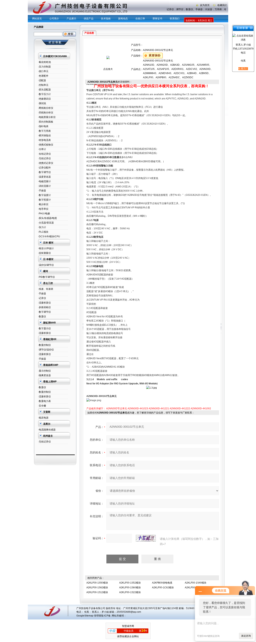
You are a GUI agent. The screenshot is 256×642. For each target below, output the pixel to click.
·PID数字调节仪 (46, 277)
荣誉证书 (157, 18)
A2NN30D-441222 (180, 408)
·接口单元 (43, 71)
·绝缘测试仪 (44, 98)
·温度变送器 (44, 176)
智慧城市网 (128, 626)
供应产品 (88, 18)
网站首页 (37, 18)
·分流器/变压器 (46, 222)
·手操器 (42, 190)
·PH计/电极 (44, 213)
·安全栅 (42, 405)
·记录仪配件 (44, 167)
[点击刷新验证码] (146, 538)
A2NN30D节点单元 (116, 408)
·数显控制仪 (44, 345)
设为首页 (205, 5)
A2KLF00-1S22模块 (130, 592)
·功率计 (42, 149)
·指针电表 (43, 126)
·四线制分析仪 (45, 112)
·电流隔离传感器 (47, 429)
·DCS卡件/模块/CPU (49, 236)
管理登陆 (99, 615)
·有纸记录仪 (44, 153)
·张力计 (42, 227)
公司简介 (54, 18)
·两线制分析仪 (45, 108)
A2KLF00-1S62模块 (97, 587)
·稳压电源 (43, 417)
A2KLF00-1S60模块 (130, 587)
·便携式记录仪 (45, 163)
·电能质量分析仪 (47, 117)
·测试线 (42, 103)
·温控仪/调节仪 (46, 265)
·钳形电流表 (44, 140)
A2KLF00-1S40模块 (195, 582)
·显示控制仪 (44, 370)
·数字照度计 (44, 199)
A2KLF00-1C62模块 (163, 587)
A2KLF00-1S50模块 (97, 582)
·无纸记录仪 (44, 158)
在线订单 (140, 18)
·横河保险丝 (44, 135)
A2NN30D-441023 (138, 408)
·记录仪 (42, 298)
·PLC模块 (43, 231)
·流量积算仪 (44, 302)
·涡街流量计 (44, 186)
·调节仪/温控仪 (46, 349)
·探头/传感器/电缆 (47, 218)
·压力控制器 (44, 66)
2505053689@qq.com (129, 611)
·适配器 (42, 80)
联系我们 (174, 18)
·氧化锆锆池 (44, 62)
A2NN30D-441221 (159, 408)
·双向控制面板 (45, 121)
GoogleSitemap (84, 615)
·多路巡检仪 (44, 307)
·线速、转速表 (45, 289)
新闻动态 (123, 18)
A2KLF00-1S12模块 (97, 592)
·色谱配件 (43, 75)
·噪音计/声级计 (46, 248)
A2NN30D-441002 (201, 408)
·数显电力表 (44, 401)
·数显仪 (42, 316)
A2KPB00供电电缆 (162, 582)
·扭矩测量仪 (44, 253)
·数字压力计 (44, 94)
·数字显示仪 (44, 328)
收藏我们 (222, 5)
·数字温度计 (44, 195)
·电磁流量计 (44, 181)
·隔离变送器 (44, 375)
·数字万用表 (44, 131)
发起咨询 (246, 635)
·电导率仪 (43, 209)
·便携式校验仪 (45, 144)
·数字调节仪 (44, 172)
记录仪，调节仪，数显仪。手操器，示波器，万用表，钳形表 (197, 9)
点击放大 (108, 69)
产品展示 (71, 18)
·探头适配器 (44, 89)
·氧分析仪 (43, 204)
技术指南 (106, 18)
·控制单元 (43, 85)
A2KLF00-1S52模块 (130, 582)
